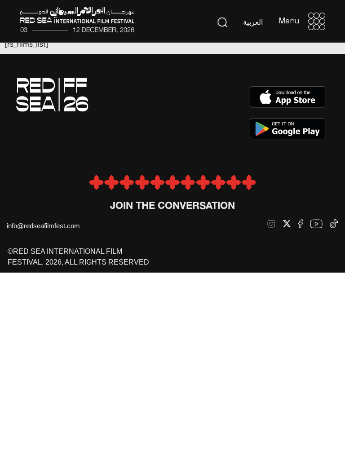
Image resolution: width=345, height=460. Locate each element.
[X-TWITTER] (287, 223)
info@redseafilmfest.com (43, 226)
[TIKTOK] (334, 223)
